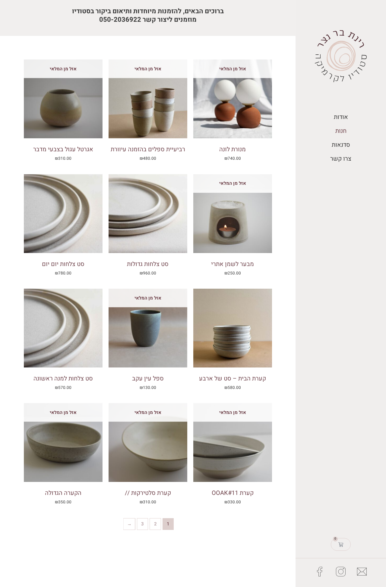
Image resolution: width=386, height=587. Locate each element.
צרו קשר (340, 158)
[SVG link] (341, 56)
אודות (341, 117)
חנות (340, 131)
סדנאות (341, 144)
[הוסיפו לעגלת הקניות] (115, 185)
